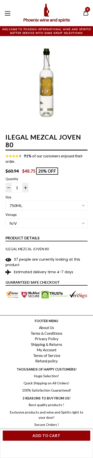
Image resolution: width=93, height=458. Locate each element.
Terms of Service (46, 355)
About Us (46, 327)
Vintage (11, 215)
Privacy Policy (47, 338)
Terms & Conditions (46, 333)
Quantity (11, 179)
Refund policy (46, 361)
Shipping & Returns (46, 344)
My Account (47, 350)
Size (8, 197)
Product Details (22, 238)
